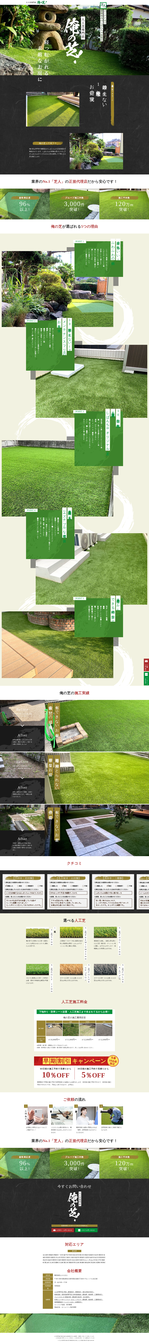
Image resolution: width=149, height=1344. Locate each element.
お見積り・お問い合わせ (64, 1230)
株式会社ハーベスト (61, 1275)
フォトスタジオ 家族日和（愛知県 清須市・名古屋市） (72, 1297)
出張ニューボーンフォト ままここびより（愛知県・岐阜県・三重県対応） (78, 1299)
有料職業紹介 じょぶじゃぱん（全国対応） (68, 1302)
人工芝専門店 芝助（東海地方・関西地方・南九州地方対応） (74, 1292)
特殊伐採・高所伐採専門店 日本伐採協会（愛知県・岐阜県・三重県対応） (78, 1294)
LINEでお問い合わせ (88, 1230)
